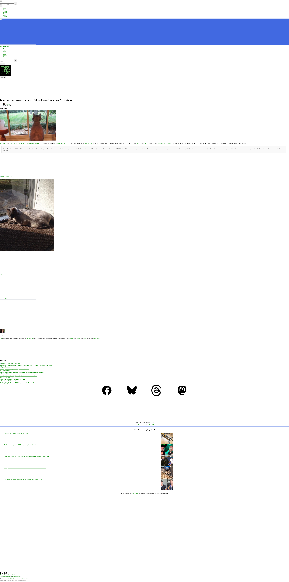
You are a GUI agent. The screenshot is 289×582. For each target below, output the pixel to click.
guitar (78, 338)
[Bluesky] (3, 108)
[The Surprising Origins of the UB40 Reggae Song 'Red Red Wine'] (167, 455)
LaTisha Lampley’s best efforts (165, 143)
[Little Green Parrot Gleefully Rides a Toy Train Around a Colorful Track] (4, 373)
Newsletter (5, 52)
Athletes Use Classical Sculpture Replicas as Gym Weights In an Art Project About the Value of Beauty (26, 365)
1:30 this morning (88, 143)
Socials (4, 54)
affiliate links (135, 493)
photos (85, 338)
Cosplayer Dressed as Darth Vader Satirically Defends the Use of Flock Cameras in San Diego (26, 456)
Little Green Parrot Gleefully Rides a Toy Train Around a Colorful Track (18, 376)
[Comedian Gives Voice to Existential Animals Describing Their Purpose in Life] (167, 490)
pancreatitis (139, 143)
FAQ (4, 50)
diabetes (146, 143)
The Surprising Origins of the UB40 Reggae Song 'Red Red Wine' (20, 444)
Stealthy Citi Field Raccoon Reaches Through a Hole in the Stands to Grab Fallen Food (25, 468)
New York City (29, 338)
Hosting (5, 51)
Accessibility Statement (5, 576)
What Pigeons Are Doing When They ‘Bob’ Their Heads (14, 369)
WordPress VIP (23, 578)
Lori (1, 338)
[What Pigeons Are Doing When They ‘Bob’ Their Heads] (5, 367)
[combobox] (7, 61)
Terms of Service (12, 574)
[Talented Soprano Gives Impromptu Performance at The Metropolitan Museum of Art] (5, 370)
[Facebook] (1, 108)
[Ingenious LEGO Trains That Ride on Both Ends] (6, 377)
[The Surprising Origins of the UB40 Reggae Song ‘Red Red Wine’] (9, 380)
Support (5, 55)
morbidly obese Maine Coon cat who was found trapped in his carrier (27, 143)
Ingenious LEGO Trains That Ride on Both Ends (12, 379)
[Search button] (15, 60)
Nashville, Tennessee (61, 143)
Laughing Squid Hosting (144, 424)
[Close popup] (1, 19)
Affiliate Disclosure (16, 576)
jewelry (71, 338)
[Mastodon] (182, 395)
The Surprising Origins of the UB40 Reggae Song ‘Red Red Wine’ (17, 383)
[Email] (6, 108)
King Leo (2, 143)
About (4, 48)
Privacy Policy (3, 574)
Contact (5, 57)
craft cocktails (96, 338)
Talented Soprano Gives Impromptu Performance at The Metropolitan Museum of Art (22, 372)
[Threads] (4, 108)
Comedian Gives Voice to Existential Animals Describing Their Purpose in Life (23, 479)
